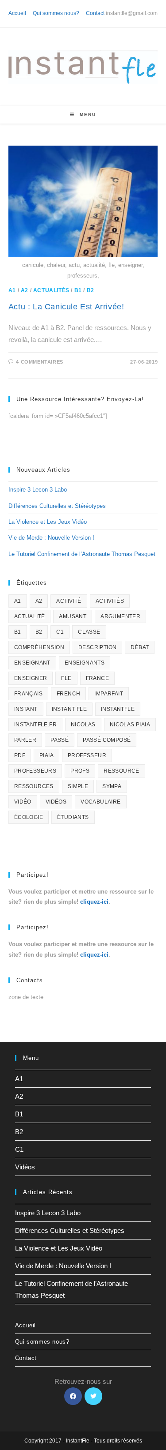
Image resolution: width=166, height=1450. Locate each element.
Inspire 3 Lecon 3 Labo (37, 489)
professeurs (35, 771)
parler (25, 740)
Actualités (51, 290)
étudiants (73, 817)
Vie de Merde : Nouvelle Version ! (51, 537)
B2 (90, 290)
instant (26, 709)
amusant (72, 616)
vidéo (22, 802)
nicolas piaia (130, 724)
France (97, 678)
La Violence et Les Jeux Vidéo (47, 521)
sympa (111, 786)
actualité (29, 616)
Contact (95, 13)
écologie (28, 817)
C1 (60, 632)
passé (59, 740)
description (97, 647)
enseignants (84, 663)
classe (89, 632)
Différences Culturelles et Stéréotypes (57, 506)
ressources (34, 786)
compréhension (39, 647)
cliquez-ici (94, 901)
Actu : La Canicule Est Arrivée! (66, 306)
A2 (24, 290)
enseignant (32, 663)
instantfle (118, 709)
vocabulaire (100, 802)
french (68, 694)
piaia (46, 755)
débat (140, 647)
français (28, 694)
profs (79, 771)
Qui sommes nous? (56, 13)
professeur (87, 755)
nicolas (83, 724)
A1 (12, 290)
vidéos (56, 802)
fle (66, 678)
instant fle (69, 709)
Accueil (17, 13)
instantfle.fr (35, 724)
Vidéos (25, 1167)
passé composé (107, 740)
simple (78, 786)
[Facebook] (73, 1396)
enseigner (30, 678)
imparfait (108, 694)
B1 (78, 290)
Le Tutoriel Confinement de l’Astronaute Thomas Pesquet (81, 554)
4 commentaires (39, 361)
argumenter (120, 616)
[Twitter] (93, 1396)
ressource (121, 771)
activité (68, 601)
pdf (19, 755)
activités (110, 601)
